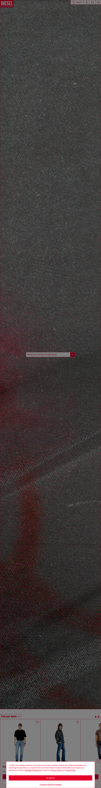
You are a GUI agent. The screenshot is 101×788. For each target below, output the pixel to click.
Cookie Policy (70, 770)
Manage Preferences (33, 770)
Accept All (50, 778)
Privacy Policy (56, 770)
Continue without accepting (50, 784)
